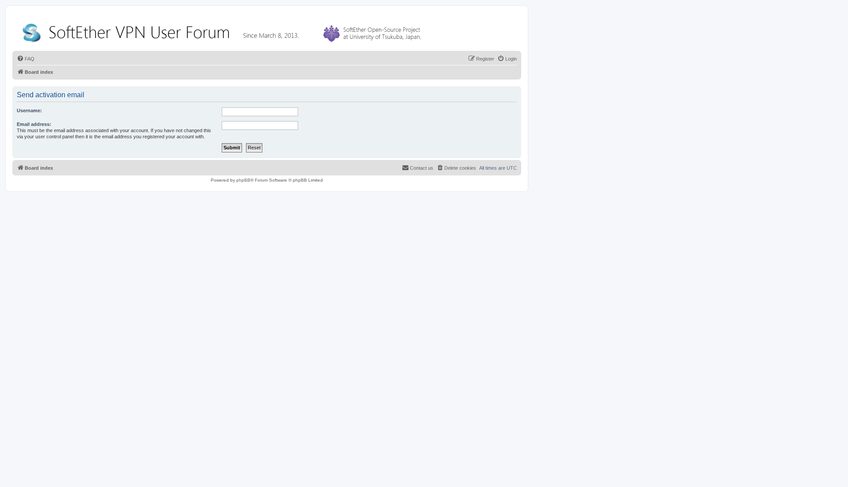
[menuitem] (25, 58)
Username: (29, 110)
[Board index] (223, 31)
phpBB (243, 180)
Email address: (34, 124)
